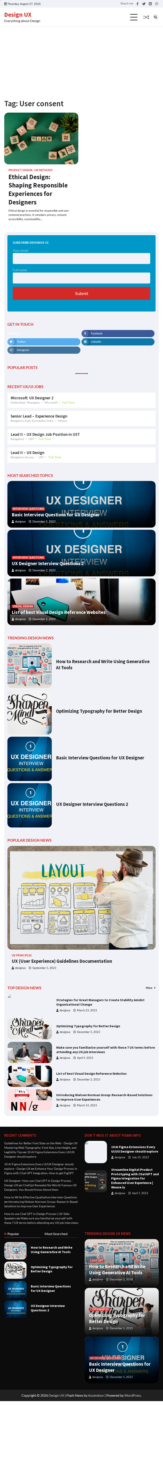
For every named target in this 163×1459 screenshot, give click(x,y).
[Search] (155, 17)
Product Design (20, 170)
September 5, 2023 (44, 968)
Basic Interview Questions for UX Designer (56, 515)
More (149, 987)
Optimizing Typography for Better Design (99, 711)
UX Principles (22, 955)
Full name (20, 270)
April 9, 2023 (85, 1036)
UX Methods (43, 170)
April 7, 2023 (140, 1193)
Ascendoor (96, 1395)
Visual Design (23, 606)
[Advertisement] (81, 58)
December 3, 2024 (121, 1279)
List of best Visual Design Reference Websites (58, 612)
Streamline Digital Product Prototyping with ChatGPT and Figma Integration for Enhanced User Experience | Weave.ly (135, 1178)
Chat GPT (96, 1260)
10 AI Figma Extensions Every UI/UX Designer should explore (134, 1149)
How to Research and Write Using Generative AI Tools (51, 1249)
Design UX (17, 14)
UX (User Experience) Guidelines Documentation (62, 961)
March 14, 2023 (87, 1084)
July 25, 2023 (140, 1157)
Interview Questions (28, 508)
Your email (20, 250)
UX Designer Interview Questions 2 (48, 563)
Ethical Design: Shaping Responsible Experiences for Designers (38, 189)
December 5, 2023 (44, 521)
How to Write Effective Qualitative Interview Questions (40, 1197)
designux (20, 521)
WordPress (132, 1395)
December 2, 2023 (44, 570)
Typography (99, 1309)
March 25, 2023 (87, 1108)
